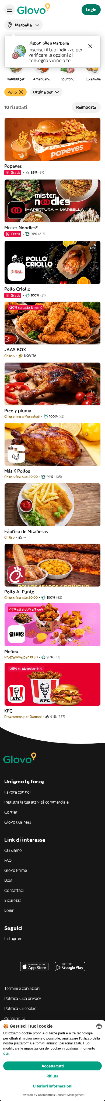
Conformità (14, 1018)
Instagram (13, 938)
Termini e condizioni (22, 988)
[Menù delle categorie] (9, 9)
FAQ (8, 860)
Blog (8, 880)
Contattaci (14, 890)
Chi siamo (13, 850)
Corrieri (11, 812)
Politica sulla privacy (22, 998)
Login (9, 910)
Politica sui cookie (20, 1008)
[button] (15, 68)
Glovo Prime (15, 870)
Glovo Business (17, 822)
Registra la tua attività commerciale (36, 802)
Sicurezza (13, 900)
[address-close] (90, 46)
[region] (52, 68)
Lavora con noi (17, 792)
